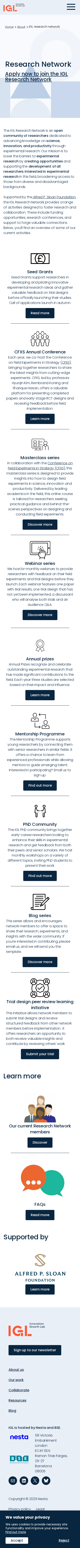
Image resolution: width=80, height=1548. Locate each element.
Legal (40, 1509)
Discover (40, 1142)
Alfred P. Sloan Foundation (54, 197)
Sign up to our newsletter (35, 1350)
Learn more (40, 418)
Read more (40, 313)
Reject (64, 1540)
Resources (17, 1400)
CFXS (66, 362)
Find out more (40, 785)
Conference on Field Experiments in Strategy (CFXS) (40, 466)
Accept (17, 1540)
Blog (12, 1410)
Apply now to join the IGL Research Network (36, 76)
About (21, 27)
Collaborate (19, 1390)
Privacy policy (20, 1509)
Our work (16, 1379)
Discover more (40, 524)
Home (9, 27)
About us (16, 1369)
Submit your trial (40, 1054)
